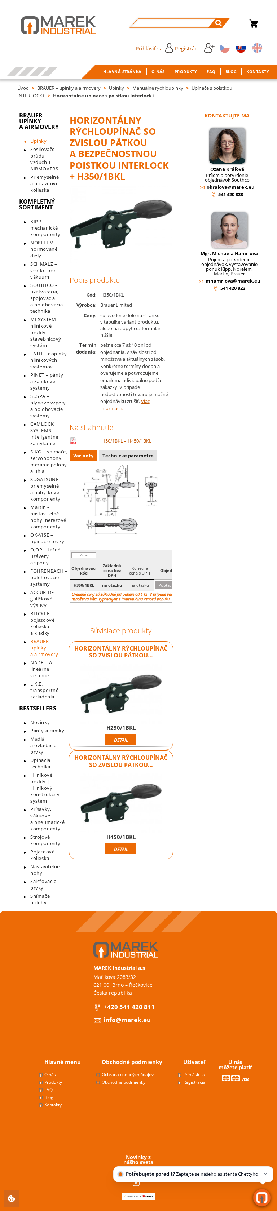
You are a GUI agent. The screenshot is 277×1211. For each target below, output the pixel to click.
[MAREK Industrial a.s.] (51, 25)
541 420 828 (230, 194)
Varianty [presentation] (83, 455)
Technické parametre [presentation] (128, 455)
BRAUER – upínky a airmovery (69, 88)
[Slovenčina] (240, 47)
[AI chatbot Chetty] (262, 1198)
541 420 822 (232, 288)
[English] (256, 47)
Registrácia (188, 48)
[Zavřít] (265, 1174)
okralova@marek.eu (231, 187)
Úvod (23, 88)
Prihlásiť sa (149, 48)
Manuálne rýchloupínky (157, 88)
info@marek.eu (127, 1020)
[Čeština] (223, 47)
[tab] (84, 456)
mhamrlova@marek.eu (233, 281)
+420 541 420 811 (129, 1007)
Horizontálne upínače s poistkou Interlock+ (103, 95)
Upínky (116, 88)
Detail (121, 740)
